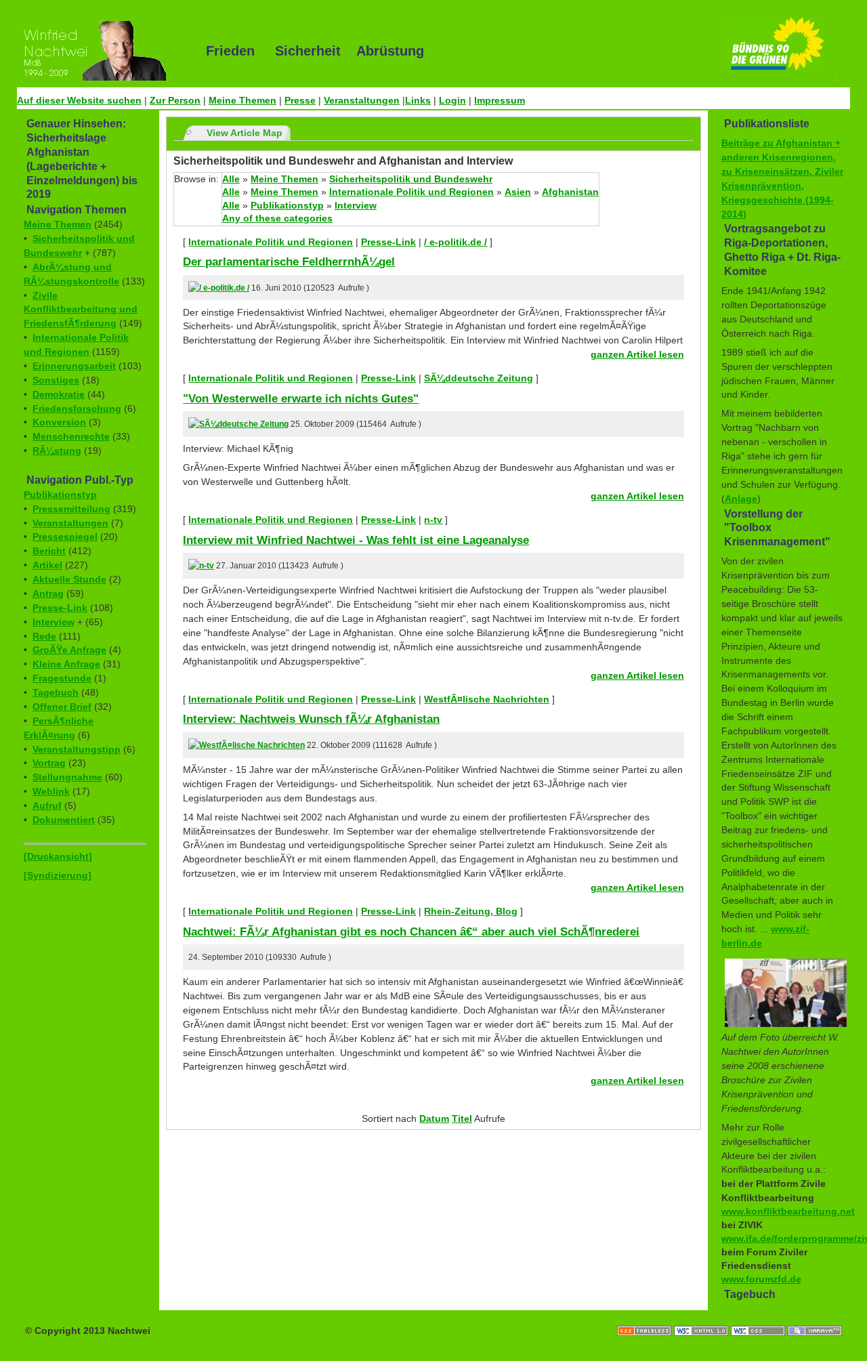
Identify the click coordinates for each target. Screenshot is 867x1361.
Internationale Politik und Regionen (411, 191)
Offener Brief (62, 706)
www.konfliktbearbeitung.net (788, 1211)
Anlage (741, 498)
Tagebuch (56, 692)
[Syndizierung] (57, 875)
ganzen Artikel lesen (637, 354)
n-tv (433, 519)
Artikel (47, 565)
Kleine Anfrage (66, 663)
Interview (54, 621)
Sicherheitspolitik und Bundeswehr (410, 178)
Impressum (499, 100)
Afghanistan (570, 191)
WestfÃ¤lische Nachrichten (486, 699)
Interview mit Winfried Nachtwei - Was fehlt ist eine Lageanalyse (356, 540)
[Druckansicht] (58, 856)
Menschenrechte (71, 436)
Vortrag (49, 762)
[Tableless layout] (645, 1317)
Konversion (59, 422)
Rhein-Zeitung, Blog (470, 911)
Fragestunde (62, 678)
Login (452, 100)
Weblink (51, 791)
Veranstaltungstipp (77, 749)
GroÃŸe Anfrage (69, 649)
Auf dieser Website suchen (79, 100)
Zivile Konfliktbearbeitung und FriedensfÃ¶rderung (81, 309)
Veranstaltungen (362, 100)
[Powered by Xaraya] (815, 1317)
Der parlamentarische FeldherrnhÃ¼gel (289, 261)
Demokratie (59, 394)
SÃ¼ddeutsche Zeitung (478, 378)
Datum (434, 1118)
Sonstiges (56, 380)
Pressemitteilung (71, 508)
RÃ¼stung (57, 450)
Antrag (48, 593)
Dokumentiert (64, 819)
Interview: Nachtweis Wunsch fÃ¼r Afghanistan (311, 719)
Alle (231, 178)
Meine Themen (242, 100)
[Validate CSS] (759, 1317)
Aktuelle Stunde (69, 579)
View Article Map (244, 132)
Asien (518, 191)
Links (418, 100)
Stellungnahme (67, 777)
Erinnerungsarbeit (74, 365)
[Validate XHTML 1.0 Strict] (702, 1317)
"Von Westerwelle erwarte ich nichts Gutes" (301, 398)
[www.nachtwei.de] (101, 51)
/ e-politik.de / (455, 241)
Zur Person (175, 100)
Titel (462, 1118)
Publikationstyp (60, 494)
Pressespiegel (65, 536)
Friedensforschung (77, 408)
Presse (300, 100)
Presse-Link (60, 607)
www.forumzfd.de (761, 1279)
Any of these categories (277, 218)
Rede (44, 636)
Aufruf (47, 805)
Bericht (49, 550)
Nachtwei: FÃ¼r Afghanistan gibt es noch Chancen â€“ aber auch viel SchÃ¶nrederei (411, 931)
